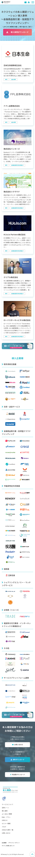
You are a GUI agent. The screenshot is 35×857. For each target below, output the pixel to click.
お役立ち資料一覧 (7, 830)
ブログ (4, 827)
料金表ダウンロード (29, 2)
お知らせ (5, 820)
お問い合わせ (25, 2)
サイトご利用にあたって (8, 845)
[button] (33, 2)
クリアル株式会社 (11, 277)
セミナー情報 (6, 823)
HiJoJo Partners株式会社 (14, 234)
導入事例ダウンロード (19, 32)
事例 (6, 79)
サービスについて (7, 804)
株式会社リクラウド (12, 191)
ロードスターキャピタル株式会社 (17, 320)
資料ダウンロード (18, 759)
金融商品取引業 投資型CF (17, 165)
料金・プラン (6, 817)
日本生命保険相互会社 (13, 65)
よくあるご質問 (7, 814)
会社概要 (4, 843)
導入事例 (5, 811)
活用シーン (5, 808)
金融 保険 (13, 79)
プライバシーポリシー (14, 843)
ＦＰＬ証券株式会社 (12, 106)
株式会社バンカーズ (12, 149)
